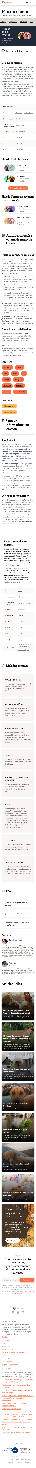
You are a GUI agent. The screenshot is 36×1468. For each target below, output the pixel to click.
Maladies (23, 22)
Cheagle (4, 1343)
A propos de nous (13, 1459)
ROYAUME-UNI (28, 113)
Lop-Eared (21, 603)
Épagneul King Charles (10, 1365)
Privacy (26, 1462)
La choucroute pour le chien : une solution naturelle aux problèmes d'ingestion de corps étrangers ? (17, 1421)
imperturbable (20, 392)
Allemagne (18, 113)
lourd (19, 615)
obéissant (19, 386)
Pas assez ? (18, 1255)
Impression (19, 1462)
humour (6, 380)
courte (20, 591)
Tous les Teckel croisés (18, 188)
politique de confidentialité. (23, 1292)
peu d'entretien (20, 125)
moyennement (20, 131)
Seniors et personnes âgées (24, 649)
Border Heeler (7, 1362)
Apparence (13, 22)
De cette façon (12, 1240)
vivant (15, 373)
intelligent (7, 386)
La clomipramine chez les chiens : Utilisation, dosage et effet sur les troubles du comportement (18, 1398)
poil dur (20, 597)
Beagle (4, 1355)
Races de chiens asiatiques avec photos (16, 1433)
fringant (20, 367)
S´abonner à (27, 1280)
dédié (5, 373)
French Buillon (7, 1346)
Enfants (20, 648)
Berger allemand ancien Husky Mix (14, 1352)
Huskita (4, 1337)
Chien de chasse (9, 406)
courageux (7, 367)
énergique (18, 380)
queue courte (22, 609)
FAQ (31, 22)
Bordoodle (5, 1358)
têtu (24, 373)
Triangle (28, 603)
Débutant (25, 646)
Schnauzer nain (7, 1349)
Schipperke (6, 1340)
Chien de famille (9, 412)
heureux (6, 392)
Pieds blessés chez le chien (11, 1409)
